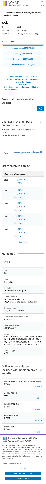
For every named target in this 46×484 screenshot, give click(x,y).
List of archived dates (23, 82)
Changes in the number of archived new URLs (23, 79)
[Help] (41, 123)
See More (17, 197)
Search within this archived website (23, 76)
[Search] (40, 108)
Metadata (23, 84)
